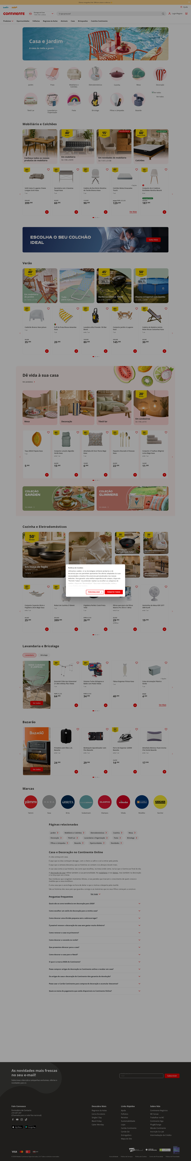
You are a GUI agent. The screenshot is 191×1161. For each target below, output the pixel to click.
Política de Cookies (80, 586)
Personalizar (94, 592)
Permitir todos (113, 592)
